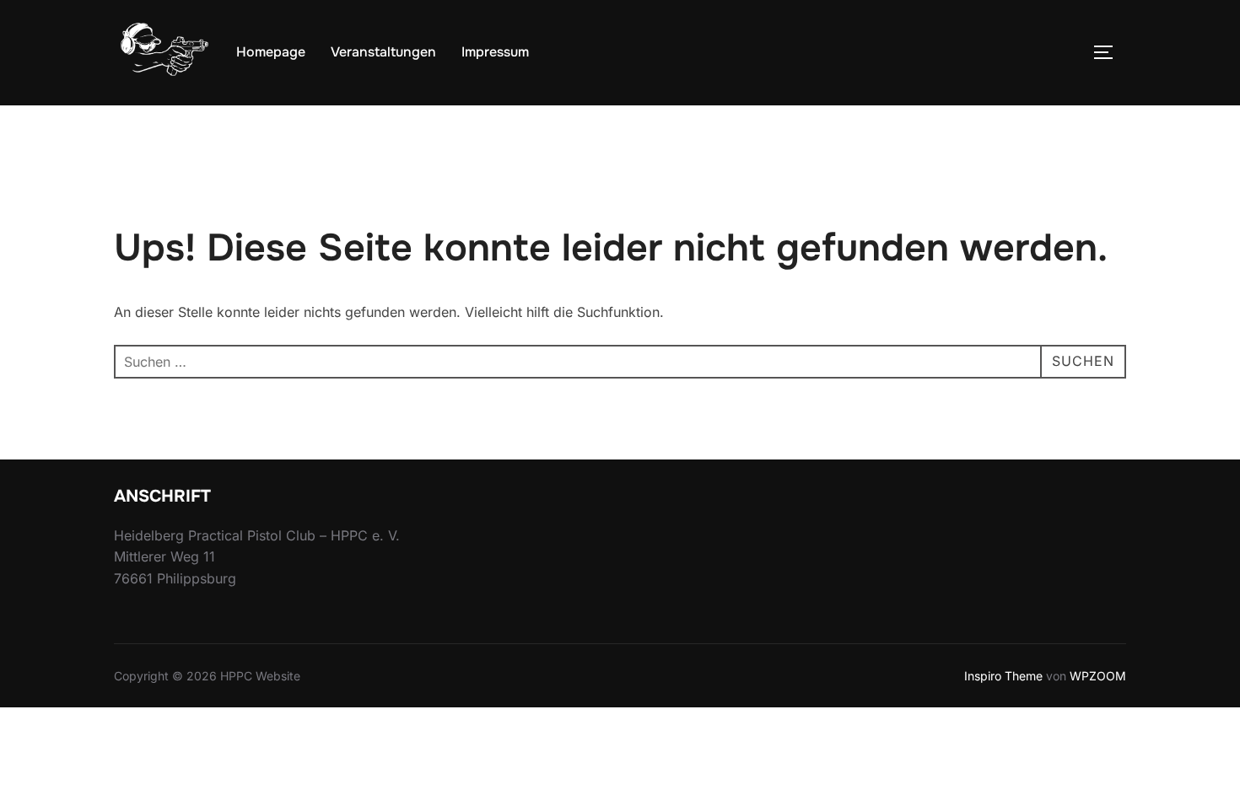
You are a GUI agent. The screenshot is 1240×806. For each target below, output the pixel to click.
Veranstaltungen (383, 52)
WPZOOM (1098, 676)
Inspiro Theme (1003, 676)
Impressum (495, 52)
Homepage (270, 52)
